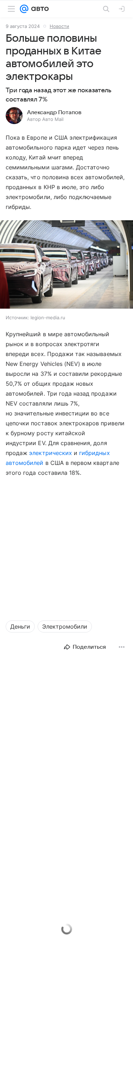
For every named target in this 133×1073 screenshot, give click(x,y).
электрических (51, 452)
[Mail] (24, 8)
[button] (66, 265)
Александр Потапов (54, 112)
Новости (59, 26)
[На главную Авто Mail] (38, 8)
